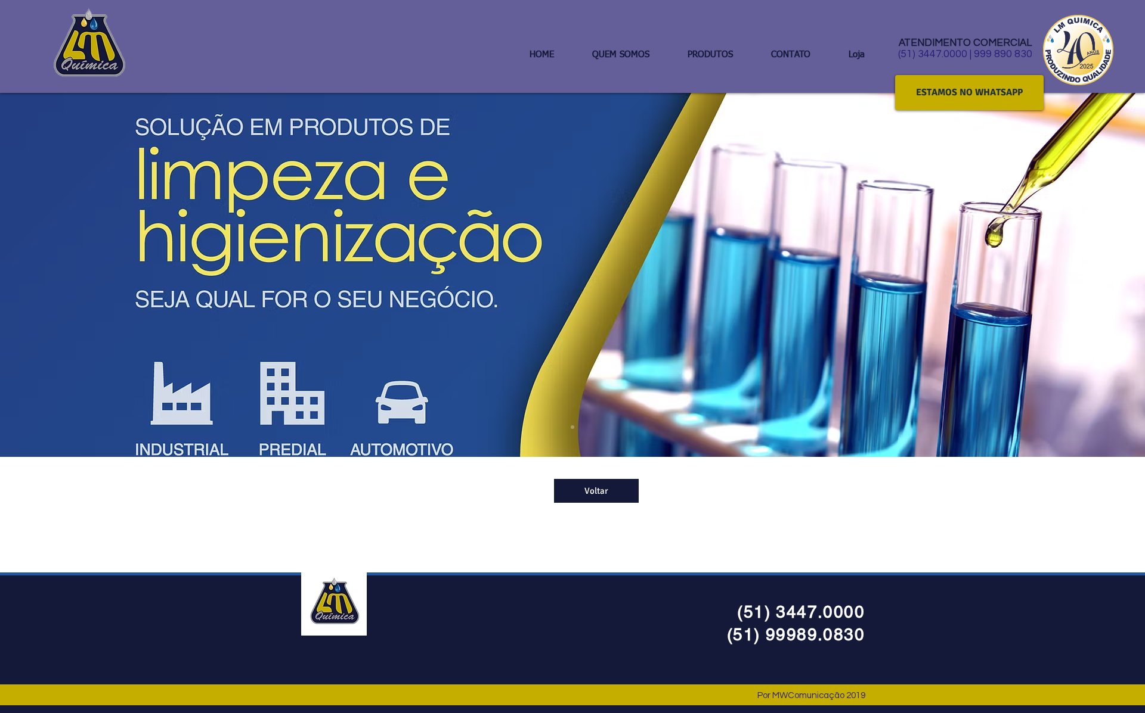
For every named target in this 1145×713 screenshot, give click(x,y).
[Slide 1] (572, 427)
